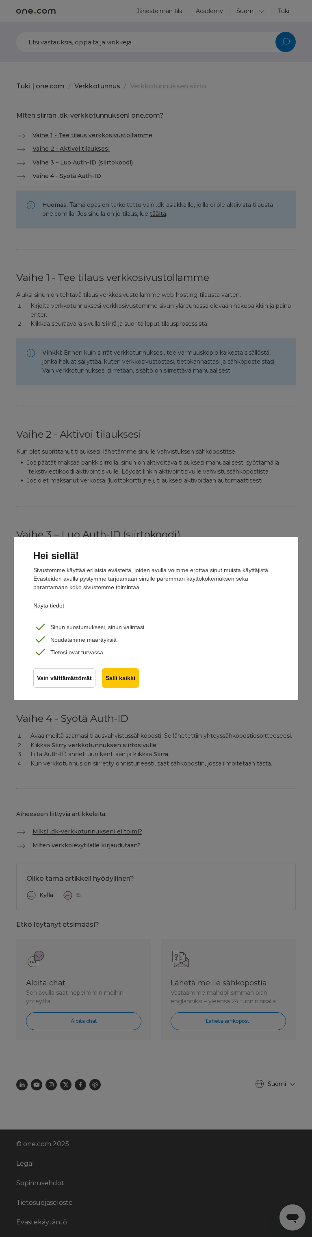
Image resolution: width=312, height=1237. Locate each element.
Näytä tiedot (48, 605)
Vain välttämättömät (64, 678)
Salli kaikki (120, 678)
